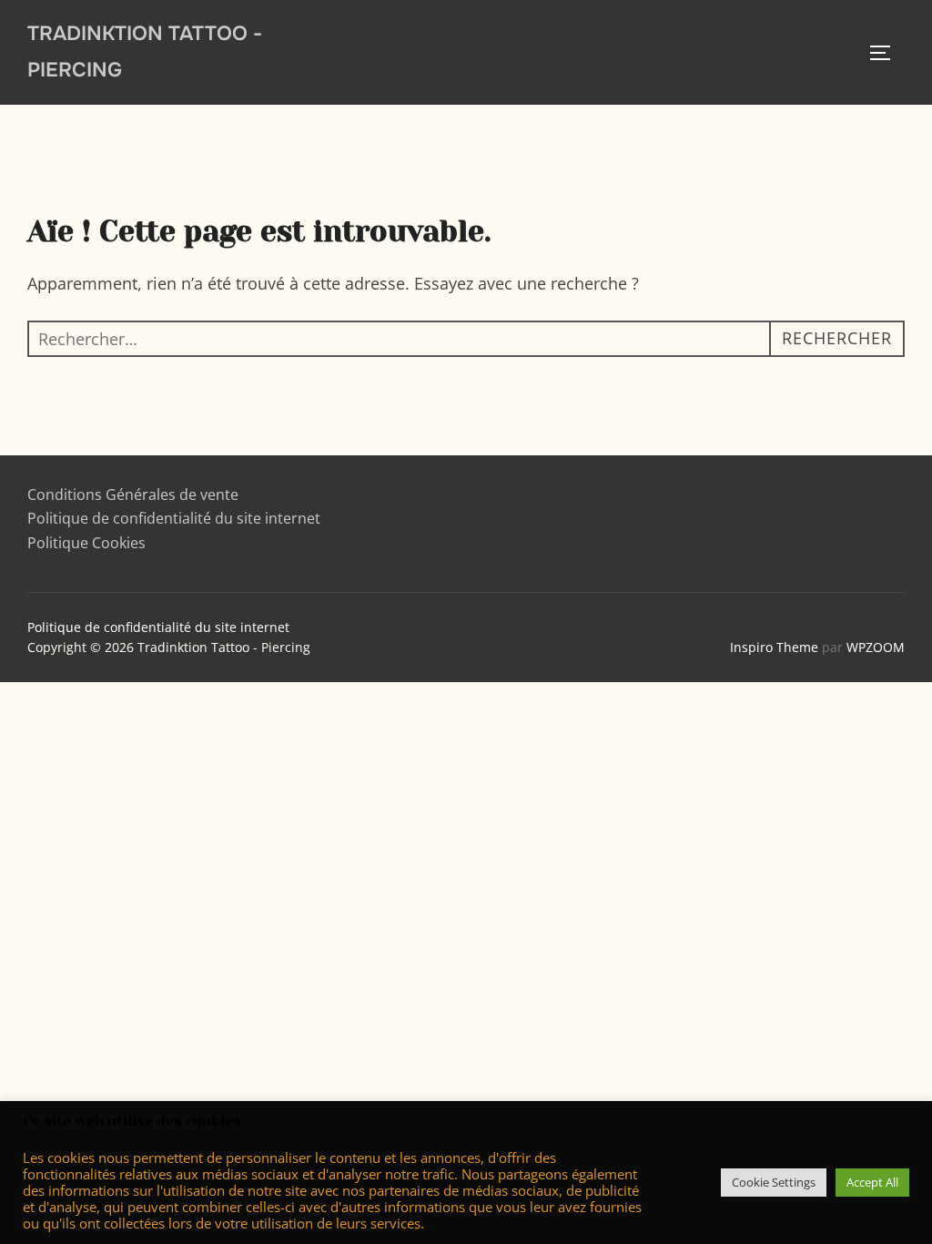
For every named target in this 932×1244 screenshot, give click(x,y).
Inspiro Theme (774, 647)
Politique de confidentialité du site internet (173, 518)
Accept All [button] (872, 1182)
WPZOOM (875, 647)
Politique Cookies (88, 543)
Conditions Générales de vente (132, 494)
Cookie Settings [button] (774, 1182)
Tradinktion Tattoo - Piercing (144, 52)
